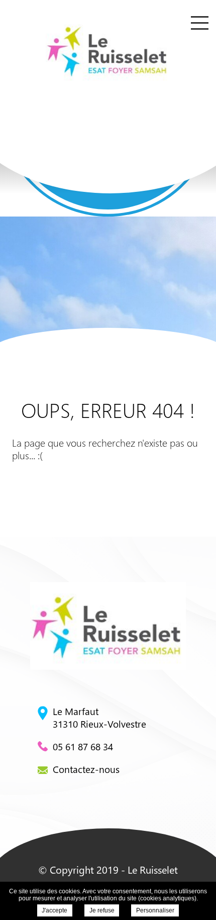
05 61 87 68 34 (83, 746)
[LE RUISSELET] (108, 50)
